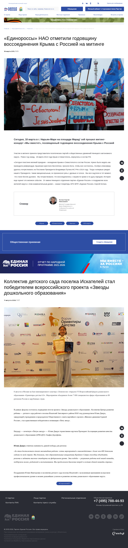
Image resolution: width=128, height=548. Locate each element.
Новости (30, 28)
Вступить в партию (117, 15)
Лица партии (22, 15)
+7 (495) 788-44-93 (109, 501)
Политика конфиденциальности (15, 537)
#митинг (72, 223)
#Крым (41, 223)
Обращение (72, 9)
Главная (6, 28)
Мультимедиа (98, 15)
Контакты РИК (12, 503)
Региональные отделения (74, 498)
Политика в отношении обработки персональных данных (25, 539)
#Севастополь (57, 223)
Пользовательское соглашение (15, 535)
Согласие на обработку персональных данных (20, 541)
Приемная (81, 15)
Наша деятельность (41, 15)
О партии (7, 15)
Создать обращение (104, 242)
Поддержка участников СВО (64, 20)
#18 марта (87, 223)
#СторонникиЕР (64, 483)
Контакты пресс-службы (45, 503)
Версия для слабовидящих (114, 3)
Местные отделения (63, 15)
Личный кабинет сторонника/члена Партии (105, 9)
